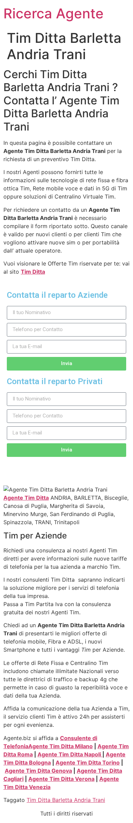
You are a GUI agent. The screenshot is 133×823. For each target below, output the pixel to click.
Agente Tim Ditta (26, 497)
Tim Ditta (33, 271)
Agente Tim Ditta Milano (60, 746)
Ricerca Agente (53, 13)
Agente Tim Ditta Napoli (70, 754)
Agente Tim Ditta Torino (88, 762)
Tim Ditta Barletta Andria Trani (66, 799)
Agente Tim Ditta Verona (61, 778)
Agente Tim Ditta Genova (38, 770)
